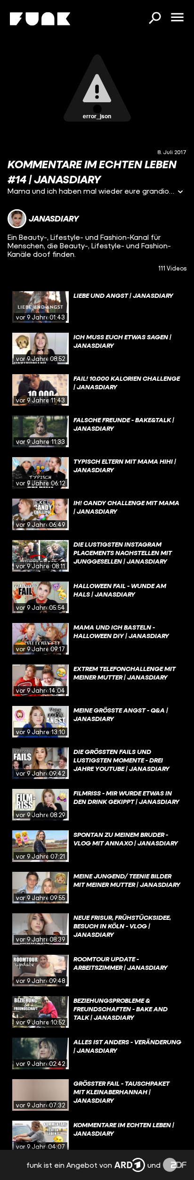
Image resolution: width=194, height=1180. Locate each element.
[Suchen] (154, 19)
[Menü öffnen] (177, 18)
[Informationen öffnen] (180, 192)
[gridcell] (97, 307)
